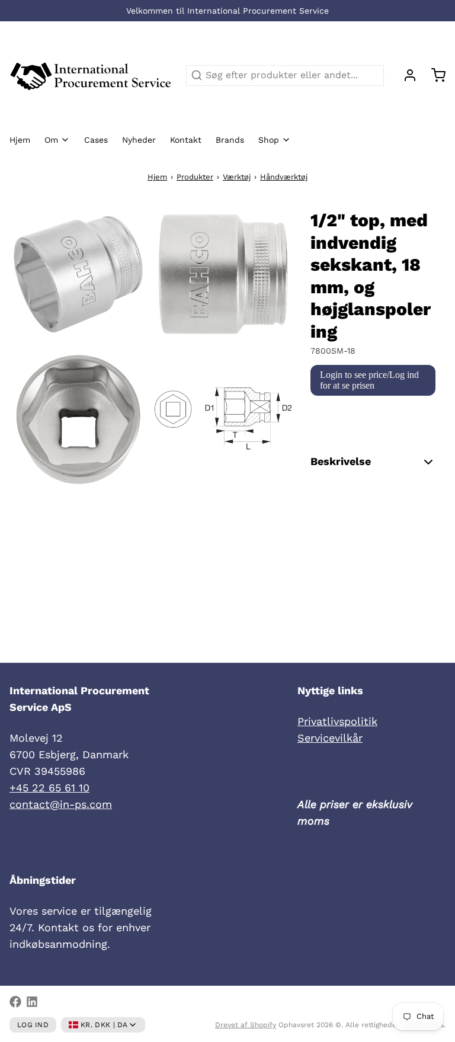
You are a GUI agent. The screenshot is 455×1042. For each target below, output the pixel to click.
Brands (230, 140)
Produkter (195, 176)
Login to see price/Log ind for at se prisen (369, 380)
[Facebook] (15, 1002)
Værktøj (237, 176)
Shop (268, 140)
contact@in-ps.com (60, 804)
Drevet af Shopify (245, 1025)
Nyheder (139, 140)
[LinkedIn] (32, 1002)
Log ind (33, 1025)
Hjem (19, 140)
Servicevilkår (330, 738)
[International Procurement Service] (90, 75)
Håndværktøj (283, 176)
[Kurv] (434, 75)
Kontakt (185, 140)
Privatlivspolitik (337, 721)
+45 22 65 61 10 (49, 787)
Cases (96, 140)
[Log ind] (405, 75)
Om (51, 140)
